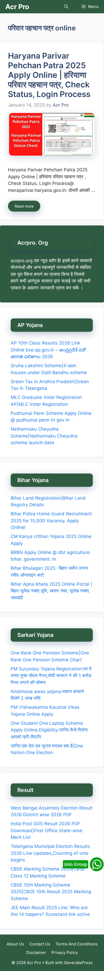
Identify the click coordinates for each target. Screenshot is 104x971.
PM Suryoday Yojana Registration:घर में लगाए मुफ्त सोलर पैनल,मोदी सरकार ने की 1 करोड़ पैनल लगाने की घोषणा (51, 675)
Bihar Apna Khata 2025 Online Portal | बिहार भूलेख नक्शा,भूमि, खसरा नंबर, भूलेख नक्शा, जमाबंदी (51, 590)
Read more (24, 206)
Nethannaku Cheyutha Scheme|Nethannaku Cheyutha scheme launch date (44, 435)
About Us (15, 943)
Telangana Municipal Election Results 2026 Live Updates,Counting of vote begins (50, 853)
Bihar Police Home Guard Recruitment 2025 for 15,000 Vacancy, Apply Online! (51, 520)
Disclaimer (36, 952)
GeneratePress (78, 962)
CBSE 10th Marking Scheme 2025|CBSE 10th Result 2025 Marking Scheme (51, 891)
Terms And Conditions (76, 943)
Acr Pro (17, 7)
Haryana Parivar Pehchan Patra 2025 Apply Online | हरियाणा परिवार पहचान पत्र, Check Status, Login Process (49, 75)
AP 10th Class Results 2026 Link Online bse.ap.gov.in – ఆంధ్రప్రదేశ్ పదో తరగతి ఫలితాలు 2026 (48, 349)
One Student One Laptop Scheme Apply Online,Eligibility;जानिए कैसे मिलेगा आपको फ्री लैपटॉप (49, 730)
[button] (66, 6)
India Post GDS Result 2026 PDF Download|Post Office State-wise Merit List (46, 830)
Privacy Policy (64, 952)
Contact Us (39, 943)
